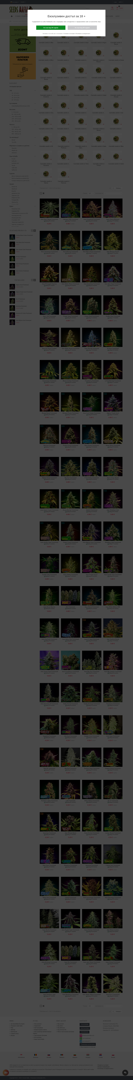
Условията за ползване (69, 33)
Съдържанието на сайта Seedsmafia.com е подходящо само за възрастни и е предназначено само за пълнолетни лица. (66, 21)
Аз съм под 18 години (82, 27)
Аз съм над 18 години (50, 27)
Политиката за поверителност (83, 33)
